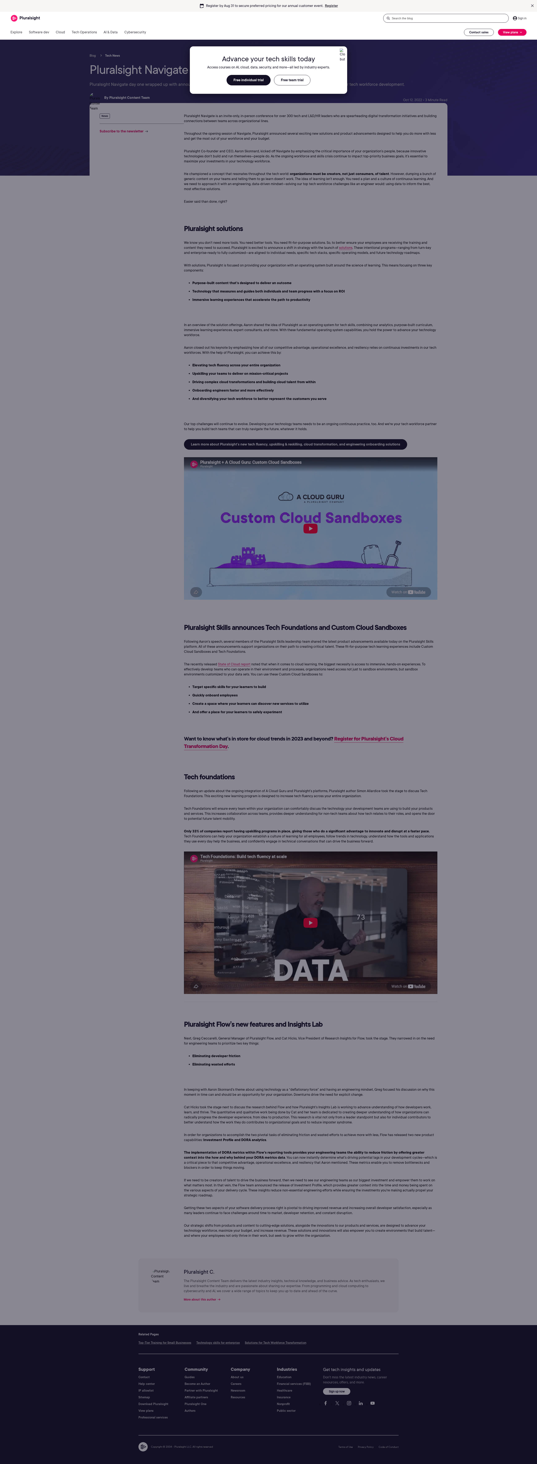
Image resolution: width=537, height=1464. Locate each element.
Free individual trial (248, 80)
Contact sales (479, 32)
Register (331, 6)
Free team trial (292, 80)
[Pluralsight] (25, 18)
